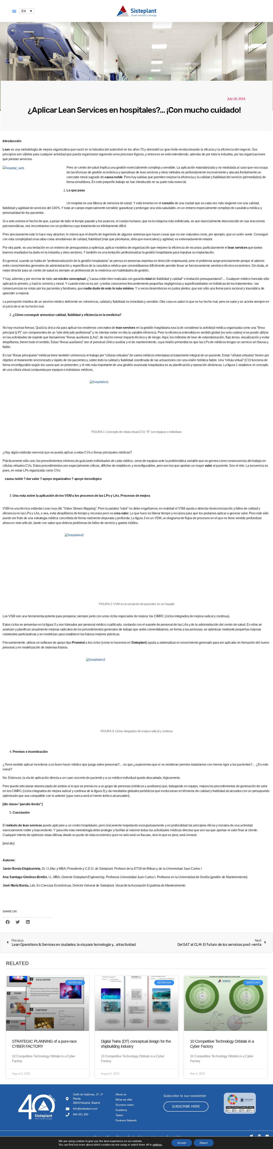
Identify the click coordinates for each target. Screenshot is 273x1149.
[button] (14, 11)
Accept (181, 1142)
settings (157, 1144)
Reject (204, 1142)
